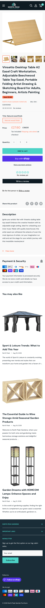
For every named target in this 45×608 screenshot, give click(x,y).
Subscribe (10, 560)
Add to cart (22, 151)
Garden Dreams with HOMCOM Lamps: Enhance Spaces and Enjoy (20, 493)
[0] (40, 5)
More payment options (22, 165)
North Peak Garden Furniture (14, 102)
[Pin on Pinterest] (31, 203)
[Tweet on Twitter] (36, 203)
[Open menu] (3, 6)
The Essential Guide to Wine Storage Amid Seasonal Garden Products (20, 418)
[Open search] (31, 5)
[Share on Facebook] (27, 203)
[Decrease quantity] (13, 142)
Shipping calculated (29, 131)
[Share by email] (41, 203)
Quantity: (6, 142)
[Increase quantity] (26, 142)
